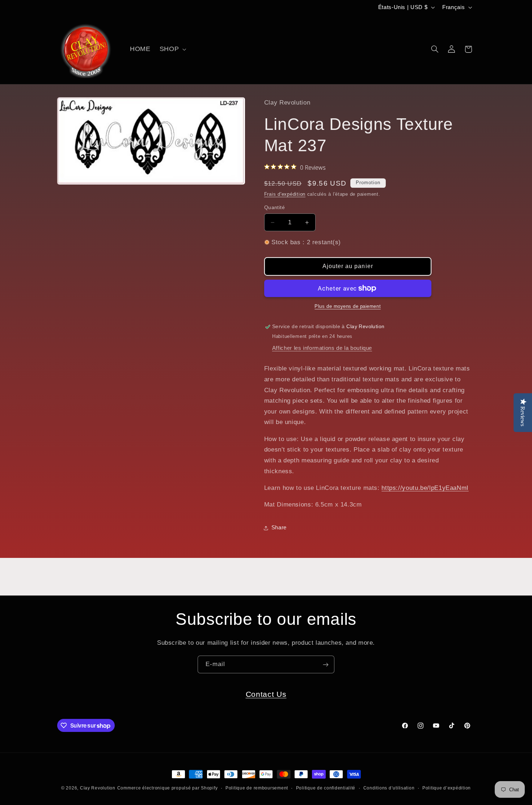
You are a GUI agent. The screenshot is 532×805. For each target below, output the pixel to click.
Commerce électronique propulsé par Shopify (167, 788)
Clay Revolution (97, 788)
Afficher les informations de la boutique (322, 348)
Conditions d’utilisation (389, 788)
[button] (172, 49)
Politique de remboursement (256, 788)
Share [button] (279, 527)
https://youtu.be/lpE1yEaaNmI (425, 487)
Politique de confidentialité (326, 788)
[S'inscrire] (325, 664)
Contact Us (266, 694)
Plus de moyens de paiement (347, 306)
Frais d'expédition (284, 194)
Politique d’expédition (446, 788)
